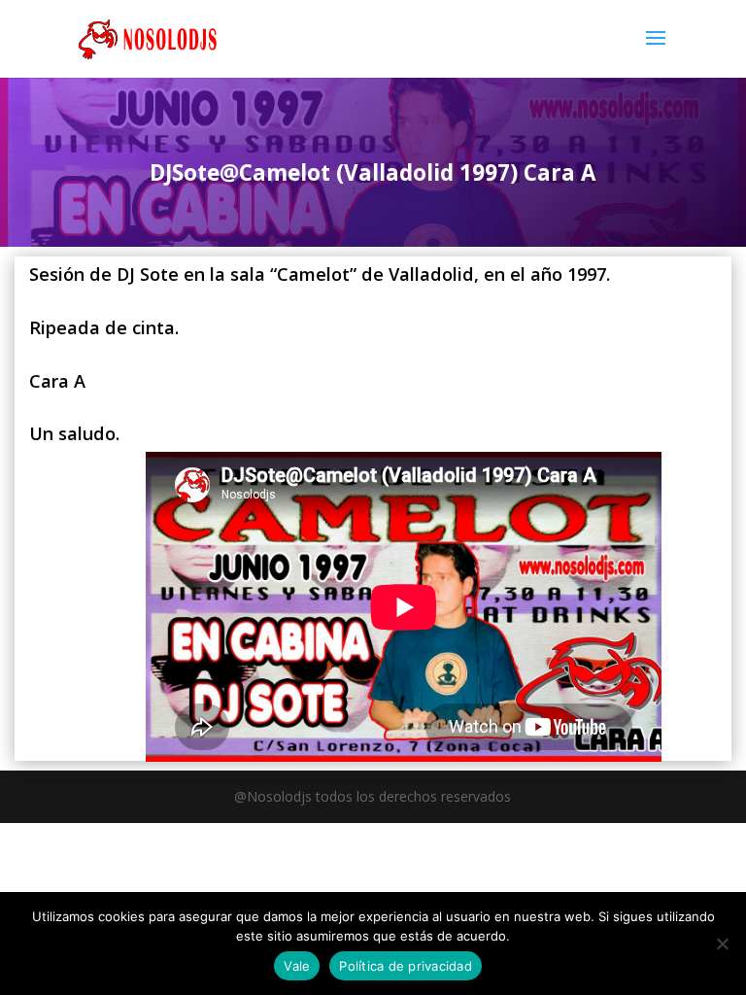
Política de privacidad (405, 966)
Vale (297, 966)
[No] (721, 943)
